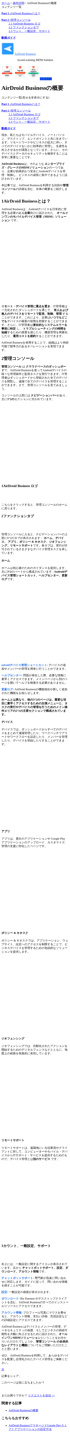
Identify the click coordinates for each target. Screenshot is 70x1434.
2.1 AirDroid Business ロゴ (24, 23)
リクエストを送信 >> (41, 1395)
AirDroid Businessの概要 (23, 1410)
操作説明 (18, 3)
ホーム (5, 3)
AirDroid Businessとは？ (20, 13)
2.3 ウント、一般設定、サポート (29, 31)
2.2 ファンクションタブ (24, 27)
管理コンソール (16, 19)
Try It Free (46, 78)
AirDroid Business (25, 53)
